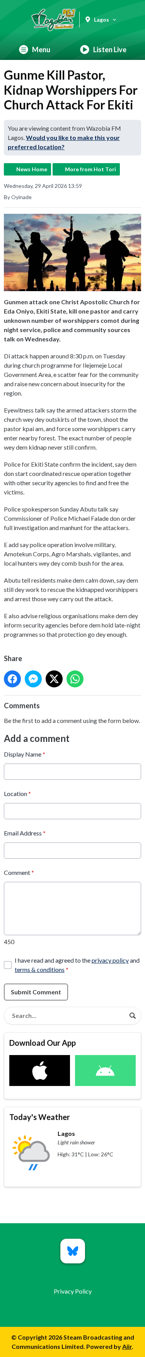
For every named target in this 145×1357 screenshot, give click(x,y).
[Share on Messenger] (33, 678)
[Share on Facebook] (12, 678)
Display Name (24, 754)
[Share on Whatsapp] (75, 678)
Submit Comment (36, 992)
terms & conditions (40, 969)
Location (17, 793)
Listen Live (109, 49)
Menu (41, 49)
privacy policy (110, 960)
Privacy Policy (73, 1291)
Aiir (127, 1346)
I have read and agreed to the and (77, 964)
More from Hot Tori (90, 169)
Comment (19, 872)
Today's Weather (39, 1117)
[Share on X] (54, 678)
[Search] (132, 1015)
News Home (31, 169)
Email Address (25, 833)
